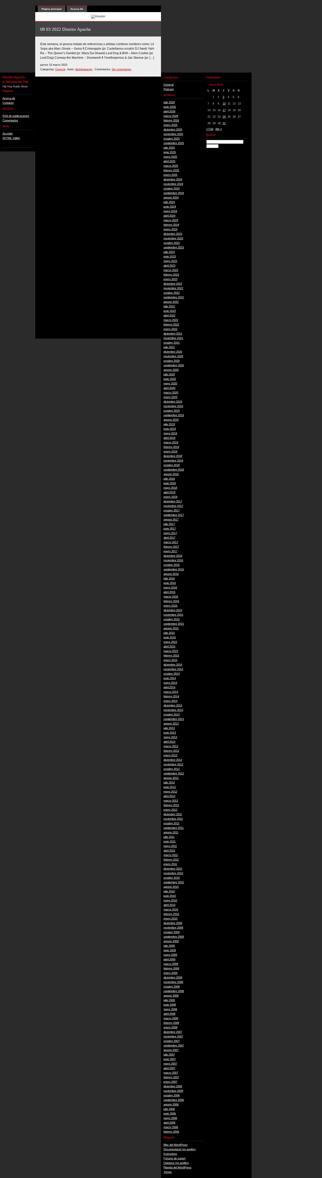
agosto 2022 (171, 301)
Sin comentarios (121, 69)
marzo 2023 (171, 270)
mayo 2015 (170, 641)
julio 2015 (169, 632)
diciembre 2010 (173, 868)
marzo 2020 (171, 392)
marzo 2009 (171, 963)
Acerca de (9, 98)
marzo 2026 (171, 115)
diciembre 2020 (173, 351)
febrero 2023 (171, 274)
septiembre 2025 (174, 143)
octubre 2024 (172, 188)
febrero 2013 (171, 750)
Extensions (170, 1153)
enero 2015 (170, 660)
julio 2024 (169, 202)
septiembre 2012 (174, 773)
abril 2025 (169, 161)
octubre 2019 (172, 410)
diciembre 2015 (173, 610)
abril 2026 (169, 111)
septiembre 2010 (174, 882)
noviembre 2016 (173, 560)
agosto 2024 (171, 197)
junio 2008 (170, 1004)
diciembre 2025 (173, 129)
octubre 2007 (172, 1040)
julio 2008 (169, 1000)
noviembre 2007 (173, 1036)
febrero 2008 (171, 1022)
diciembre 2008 (173, 977)
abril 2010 (169, 904)
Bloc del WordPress (176, 1144)
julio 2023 (169, 251)
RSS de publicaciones (16, 115)
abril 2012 (169, 796)
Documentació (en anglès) (180, 1149)
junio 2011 (170, 841)
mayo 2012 (170, 791)
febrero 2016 (171, 601)
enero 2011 (170, 864)
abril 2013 (169, 741)
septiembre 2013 (174, 719)
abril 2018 (169, 492)
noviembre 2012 (173, 764)
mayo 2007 (170, 1063)
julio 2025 (169, 147)
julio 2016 (169, 578)
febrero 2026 (171, 120)
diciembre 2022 (173, 283)
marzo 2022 (171, 319)
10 (224, 103)
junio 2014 (170, 678)
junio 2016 (170, 582)
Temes (168, 1171)
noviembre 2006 (173, 1090)
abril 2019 (169, 437)
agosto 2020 (171, 369)
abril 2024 (169, 215)
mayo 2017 (170, 533)
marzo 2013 (171, 746)
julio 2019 (169, 424)
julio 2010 (169, 891)
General (60, 69)
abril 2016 (169, 592)
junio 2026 (170, 106)
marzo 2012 (171, 800)
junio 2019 (170, 428)
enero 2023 (170, 279)
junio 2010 (170, 895)
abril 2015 (169, 646)
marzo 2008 (171, 1018)
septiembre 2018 (174, 469)
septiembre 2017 (174, 514)
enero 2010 (170, 918)
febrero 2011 (171, 859)
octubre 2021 (172, 342)
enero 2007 (170, 1081)
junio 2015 (170, 637)
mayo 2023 (170, 261)
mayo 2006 (170, 1118)
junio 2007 (170, 1059)
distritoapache (83, 69)
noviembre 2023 (173, 238)
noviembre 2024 (173, 183)
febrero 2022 (171, 324)
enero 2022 (170, 329)
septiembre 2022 (174, 297)
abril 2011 (169, 850)
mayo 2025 (170, 156)
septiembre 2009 (174, 936)
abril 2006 (169, 1122)
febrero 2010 (171, 913)
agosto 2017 (171, 519)
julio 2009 (169, 945)
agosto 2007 (171, 1050)
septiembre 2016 (174, 569)
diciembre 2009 (173, 923)
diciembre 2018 (173, 455)
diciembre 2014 (173, 664)
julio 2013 (169, 728)
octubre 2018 (172, 465)
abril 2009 (169, 959)
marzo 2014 (171, 691)
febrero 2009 (171, 968)
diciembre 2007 (173, 1031)
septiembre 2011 (174, 827)
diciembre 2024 (173, 179)
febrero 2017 (171, 546)
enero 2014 (170, 700)
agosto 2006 (171, 1104)
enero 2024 (170, 229)
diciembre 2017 (173, 501)
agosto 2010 (171, 886)
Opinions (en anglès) (176, 1162)
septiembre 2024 (174, 192)
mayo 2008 (170, 1009)
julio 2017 (169, 524)
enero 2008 (170, 1027)
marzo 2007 (171, 1072)
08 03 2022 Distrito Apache (65, 29)
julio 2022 (169, 306)
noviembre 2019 (173, 406)
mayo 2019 (170, 433)
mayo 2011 (170, 845)
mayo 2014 (170, 682)
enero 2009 (170, 972)
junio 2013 (170, 732)
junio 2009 (170, 950)
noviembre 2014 (173, 669)
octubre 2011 (171, 823)
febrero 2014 (171, 696)
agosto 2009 (171, 941)
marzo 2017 (171, 542)
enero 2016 (170, 605)
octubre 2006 (172, 1095)
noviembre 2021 (173, 338)
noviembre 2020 (173, 356)
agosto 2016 (171, 573)
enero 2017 (170, 551)
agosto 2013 (171, 723)
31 (224, 123)
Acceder (8, 133)
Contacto (8, 102)
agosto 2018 (171, 474)
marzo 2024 (171, 220)
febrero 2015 (171, 655)
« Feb (209, 128)
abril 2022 (169, 315)
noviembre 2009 (173, 927)
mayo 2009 (170, 954)
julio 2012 (169, 782)
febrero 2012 (171, 805)
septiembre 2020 (174, 365)
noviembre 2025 (173, 134)
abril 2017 (169, 537)
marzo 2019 (171, 442)
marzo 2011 (171, 855)
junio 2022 (170, 310)
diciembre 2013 (173, 705)
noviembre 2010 (173, 873)
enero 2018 (170, 496)
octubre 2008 (172, 986)
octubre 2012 (172, 768)
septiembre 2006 (174, 1099)
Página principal (52, 9)
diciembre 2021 (173, 333)
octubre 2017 (172, 510)
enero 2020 (170, 397)
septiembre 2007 (174, 1045)
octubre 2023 (172, 242)
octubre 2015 (172, 619)
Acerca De (76, 9)
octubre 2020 (172, 360)
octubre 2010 (172, 877)
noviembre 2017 (173, 505)
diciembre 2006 (173, 1086)
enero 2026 (170, 124)
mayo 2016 (170, 587)
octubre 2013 (172, 714)
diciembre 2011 (173, 814)
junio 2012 (170, 787)
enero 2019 (170, 451)
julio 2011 (169, 836)
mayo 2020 (170, 383)
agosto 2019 (171, 419)
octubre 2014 (172, 673)
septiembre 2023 (174, 247)
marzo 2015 (171, 650)
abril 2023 (169, 265)
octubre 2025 (172, 138)
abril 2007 (169, 1068)
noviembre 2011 (173, 818)
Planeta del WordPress (177, 1167)
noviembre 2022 (173, 288)
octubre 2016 (172, 564)
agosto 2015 (171, 628)
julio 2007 (169, 1054)
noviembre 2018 (173, 460)
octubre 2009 (172, 932)
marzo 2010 (171, 909)
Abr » (218, 128)
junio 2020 (170, 378)
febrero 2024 (171, 224)
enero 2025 (170, 174)
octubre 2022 (172, 292)
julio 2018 (169, 478)
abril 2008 (169, 1013)
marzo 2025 (171, 165)
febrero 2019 (171, 446)
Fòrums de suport (174, 1158)
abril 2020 (169, 387)
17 (224, 110)
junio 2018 (170, 483)
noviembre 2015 (173, 614)
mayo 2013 (170, 737)
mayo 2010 (170, 900)
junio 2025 (170, 152)
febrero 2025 (171, 170)
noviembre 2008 (173, 982)
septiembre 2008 (174, 991)
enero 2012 (170, 809)
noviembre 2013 (173, 709)
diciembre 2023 (173, 233)
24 (224, 116)
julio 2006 (169, 1108)
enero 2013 (170, 755)
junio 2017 (170, 528)
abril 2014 (169, 687)
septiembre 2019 (174, 415)
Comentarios (10, 120)
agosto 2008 (171, 995)
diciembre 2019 (173, 401)
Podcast (169, 89)
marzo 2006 (171, 1127)
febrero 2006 (171, 1131)
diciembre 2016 (173, 555)
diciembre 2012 (173, 759)
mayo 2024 (170, 211)
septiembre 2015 (174, 623)
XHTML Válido (11, 138)
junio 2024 (170, 206)
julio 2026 (169, 102)
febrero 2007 (171, 1077)
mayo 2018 (170, 487)
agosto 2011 (171, 832)
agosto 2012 (171, 777)
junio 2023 (170, 256)
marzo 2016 (171, 596)
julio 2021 (169, 347)
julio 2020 (169, 374)
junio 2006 (170, 1113)
